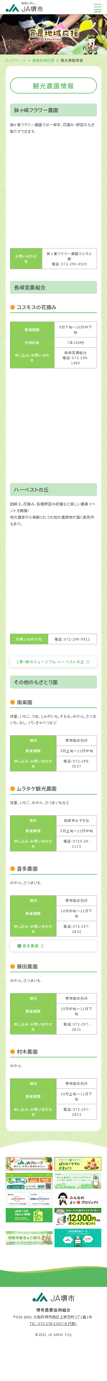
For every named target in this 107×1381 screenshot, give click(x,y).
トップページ (16, 60)
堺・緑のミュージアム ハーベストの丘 (51, 661)
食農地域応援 (43, 60)
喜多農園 (31, 945)
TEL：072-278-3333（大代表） (53, 1323)
